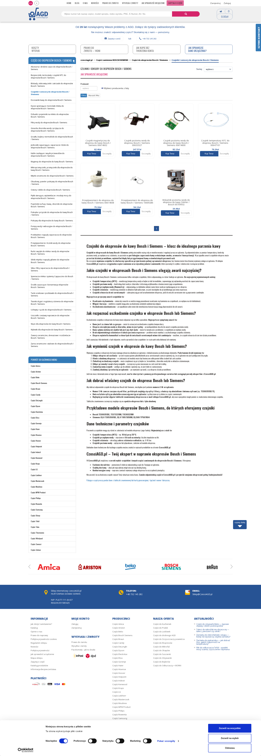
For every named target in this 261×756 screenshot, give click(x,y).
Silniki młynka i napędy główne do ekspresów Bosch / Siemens (50, 261)
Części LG (34, 469)
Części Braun (35, 389)
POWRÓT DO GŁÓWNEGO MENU (44, 359)
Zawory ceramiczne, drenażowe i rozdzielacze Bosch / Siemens (50, 336)
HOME (69, 3)
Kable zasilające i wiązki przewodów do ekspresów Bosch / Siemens (47, 154)
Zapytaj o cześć (114, 39)
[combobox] (89, 88)
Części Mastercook (37, 481)
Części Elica (35, 417)
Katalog (34, 627)
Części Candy (35, 394)
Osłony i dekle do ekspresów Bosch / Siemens (50, 190)
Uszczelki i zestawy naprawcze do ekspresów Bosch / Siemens (50, 316)
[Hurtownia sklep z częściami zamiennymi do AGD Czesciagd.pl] (38, 14)
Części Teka (35, 527)
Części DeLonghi (37, 400)
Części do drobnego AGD (164, 635)
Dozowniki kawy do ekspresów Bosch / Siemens (51, 100)
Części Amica (35, 366)
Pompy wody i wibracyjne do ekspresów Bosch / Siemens (51, 227)
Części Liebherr (36, 475)
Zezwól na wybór (230, 738)
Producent (85, 83)
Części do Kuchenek (162, 624)
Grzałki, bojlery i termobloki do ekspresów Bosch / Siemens (52, 138)
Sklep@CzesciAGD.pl (202, 594)
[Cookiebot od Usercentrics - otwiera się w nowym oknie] (25, 750)
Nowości (95, 3)
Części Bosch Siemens (39, 383)
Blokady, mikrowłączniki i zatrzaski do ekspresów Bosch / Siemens (52, 84)
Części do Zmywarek (162, 658)
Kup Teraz (91, 153)
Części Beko (35, 377)
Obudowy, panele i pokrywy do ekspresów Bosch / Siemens (52, 182)
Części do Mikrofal (161, 646)
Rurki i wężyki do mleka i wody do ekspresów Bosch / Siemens (50, 252)
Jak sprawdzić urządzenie (153, 3)
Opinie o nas (36, 631)
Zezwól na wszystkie (230, 728)
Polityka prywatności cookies (44, 639)
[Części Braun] (212, 567)
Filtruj (83, 95)
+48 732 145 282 (149, 39)
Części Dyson (35, 406)
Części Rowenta (36, 504)
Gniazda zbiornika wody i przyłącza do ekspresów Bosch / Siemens (47, 129)
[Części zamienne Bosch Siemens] (171, 567)
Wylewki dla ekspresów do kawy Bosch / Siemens (51, 329)
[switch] (92, 741)
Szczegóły (107, 153)
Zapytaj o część (175, 3)
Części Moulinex (36, 486)
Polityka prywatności (40, 650)
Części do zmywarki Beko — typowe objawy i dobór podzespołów (212, 625)
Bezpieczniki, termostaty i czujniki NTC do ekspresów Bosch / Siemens (48, 76)
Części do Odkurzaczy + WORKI (167, 665)
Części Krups (35, 463)
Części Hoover (36, 440)
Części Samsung (37, 509)
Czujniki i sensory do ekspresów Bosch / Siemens (50, 93)
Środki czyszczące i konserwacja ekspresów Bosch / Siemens (49, 286)
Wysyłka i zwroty (130, 3)
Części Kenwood (36, 458)
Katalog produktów (39, 665)
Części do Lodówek (161, 631)
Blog (77, 3)
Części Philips (36, 498)
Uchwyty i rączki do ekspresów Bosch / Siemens (51, 309)
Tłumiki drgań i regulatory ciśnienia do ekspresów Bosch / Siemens (52, 302)
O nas (85, 3)
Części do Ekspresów (162, 643)
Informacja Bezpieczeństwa (43, 669)
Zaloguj (227, 3)
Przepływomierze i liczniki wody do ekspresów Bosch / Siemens (50, 244)
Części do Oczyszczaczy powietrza (169, 639)
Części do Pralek (160, 627)
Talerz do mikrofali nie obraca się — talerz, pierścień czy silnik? (212, 630)
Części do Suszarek (162, 654)
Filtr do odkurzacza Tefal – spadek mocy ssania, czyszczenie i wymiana (213, 648)
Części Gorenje (36, 423)
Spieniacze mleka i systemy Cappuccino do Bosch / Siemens (52, 277)
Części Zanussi (36, 544)
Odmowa (230, 748)
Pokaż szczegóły (166, 741)
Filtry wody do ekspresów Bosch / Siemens (49, 122)
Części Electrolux (37, 412)
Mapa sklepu (37, 658)
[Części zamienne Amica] (49, 567)
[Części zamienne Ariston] (90, 567)
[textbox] (89, 88)
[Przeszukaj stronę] (186, 14)
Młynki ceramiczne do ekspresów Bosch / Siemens (52, 176)
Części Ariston (36, 371)
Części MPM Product (38, 492)
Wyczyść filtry (93, 95)
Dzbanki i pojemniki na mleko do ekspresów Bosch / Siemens (50, 115)
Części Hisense (36, 435)
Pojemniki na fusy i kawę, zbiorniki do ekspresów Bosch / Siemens (51, 205)
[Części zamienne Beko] (130, 567)
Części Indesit (36, 452)
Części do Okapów (161, 650)
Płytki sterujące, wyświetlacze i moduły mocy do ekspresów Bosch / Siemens (51, 196)
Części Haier (35, 429)
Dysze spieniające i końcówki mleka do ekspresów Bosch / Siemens (47, 107)
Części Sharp (35, 515)
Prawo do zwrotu (110, 3)
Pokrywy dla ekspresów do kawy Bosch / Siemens (52, 220)
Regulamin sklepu (39, 643)
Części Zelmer (36, 550)
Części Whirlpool (37, 538)
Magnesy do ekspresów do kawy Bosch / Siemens (52, 161)
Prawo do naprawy (39, 635)
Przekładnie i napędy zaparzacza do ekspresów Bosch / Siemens (51, 236)
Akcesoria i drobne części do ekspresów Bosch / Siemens (51, 68)
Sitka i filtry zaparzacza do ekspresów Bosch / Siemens (50, 269)
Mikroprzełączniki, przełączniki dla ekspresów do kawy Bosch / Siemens (52, 168)
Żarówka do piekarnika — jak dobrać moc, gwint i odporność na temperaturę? (213, 642)
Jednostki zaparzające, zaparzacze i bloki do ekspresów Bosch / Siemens (50, 146)
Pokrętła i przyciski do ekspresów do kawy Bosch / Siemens (52, 213)
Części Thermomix (37, 532)
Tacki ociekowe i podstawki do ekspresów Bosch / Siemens (52, 294)
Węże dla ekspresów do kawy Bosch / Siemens (50, 324)
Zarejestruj (215, 3)
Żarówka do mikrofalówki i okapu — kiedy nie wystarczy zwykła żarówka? (213, 636)
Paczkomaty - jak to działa (83, 649)
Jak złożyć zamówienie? (41, 624)
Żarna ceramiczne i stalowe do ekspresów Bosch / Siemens (52, 345)
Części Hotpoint (36, 446)
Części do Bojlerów (161, 661)
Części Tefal (35, 521)
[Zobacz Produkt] (97, 120)
